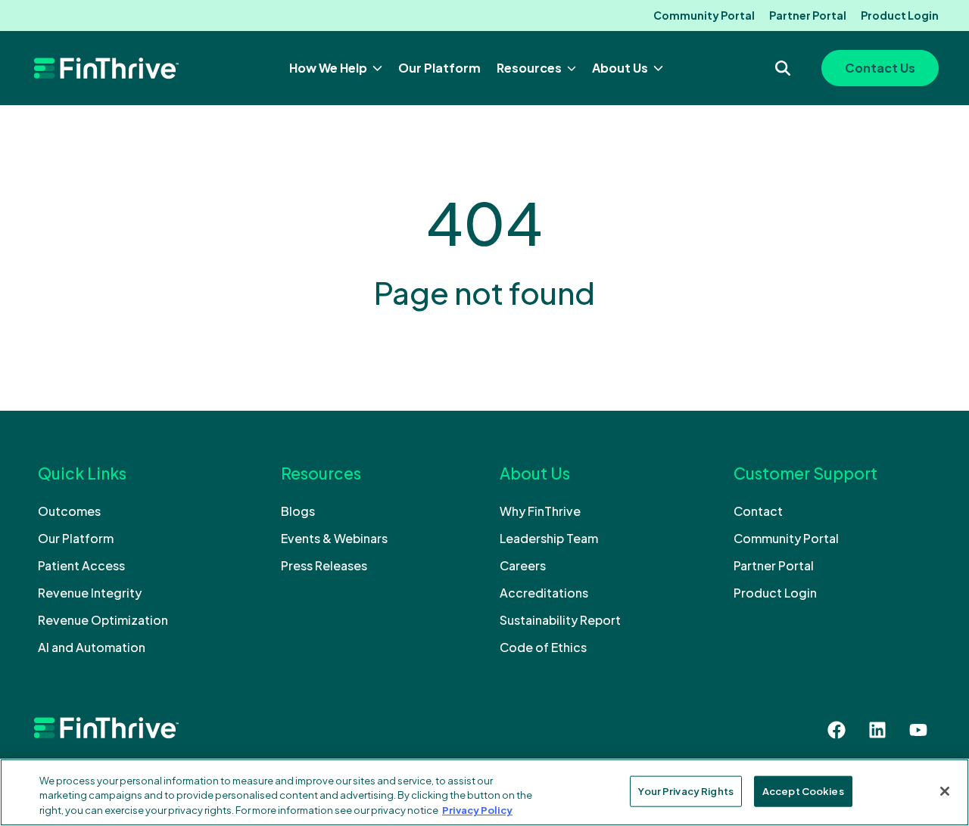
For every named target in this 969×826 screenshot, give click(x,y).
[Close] (944, 791)
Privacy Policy (477, 810)
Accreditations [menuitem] (544, 593)
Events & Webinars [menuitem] (334, 538)
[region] (484, 792)
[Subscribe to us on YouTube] (918, 730)
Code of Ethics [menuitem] (543, 647)
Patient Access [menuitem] (81, 565)
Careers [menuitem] (523, 565)
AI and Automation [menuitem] (91, 647)
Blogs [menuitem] (298, 511)
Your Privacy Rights (685, 790)
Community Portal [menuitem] (704, 15)
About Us (621, 68)
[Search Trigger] (783, 68)
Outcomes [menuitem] (69, 511)
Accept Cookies (803, 790)
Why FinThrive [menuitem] (540, 511)
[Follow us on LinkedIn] (877, 730)
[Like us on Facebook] (836, 730)
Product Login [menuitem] (900, 15)
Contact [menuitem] (758, 511)
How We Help (329, 68)
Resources (530, 68)
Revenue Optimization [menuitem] (103, 620)
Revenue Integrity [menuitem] (90, 593)
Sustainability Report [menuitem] (560, 620)
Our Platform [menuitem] (76, 538)
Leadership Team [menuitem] (549, 538)
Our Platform (439, 68)
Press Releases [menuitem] (324, 565)
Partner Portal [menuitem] (807, 15)
